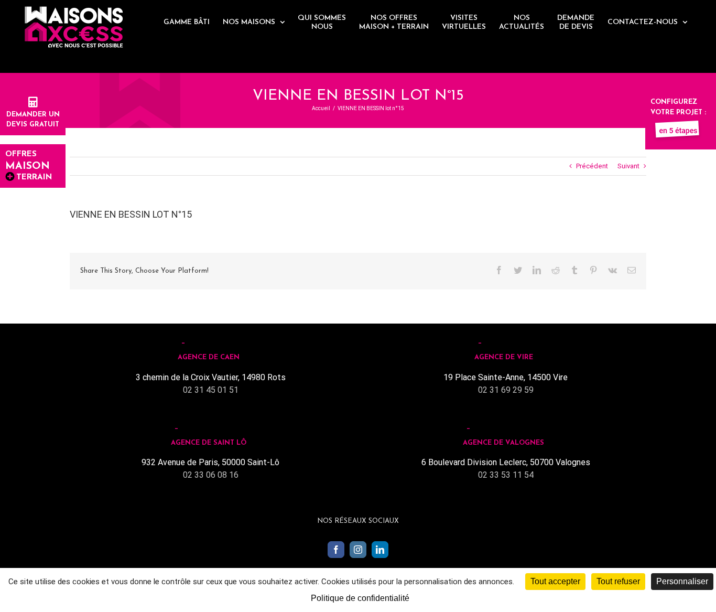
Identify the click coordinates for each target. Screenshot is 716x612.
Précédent (592, 166)
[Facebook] (336, 549)
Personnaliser (682, 581)
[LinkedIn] (380, 549)
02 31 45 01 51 (210, 390)
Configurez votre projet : (678, 107)
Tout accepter (555, 581)
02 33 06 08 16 (210, 475)
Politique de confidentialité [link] (360, 598)
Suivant (628, 166)
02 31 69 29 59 (506, 390)
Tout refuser (618, 581)
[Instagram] (358, 549)
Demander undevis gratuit (33, 119)
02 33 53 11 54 (506, 475)
